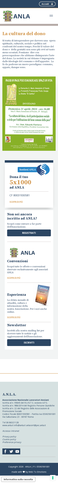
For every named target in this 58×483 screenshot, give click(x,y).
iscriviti (29, 342)
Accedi (45, 4)
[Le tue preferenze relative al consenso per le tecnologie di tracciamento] (53, 478)
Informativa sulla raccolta (18, 479)
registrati (29, 233)
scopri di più (13, 277)
